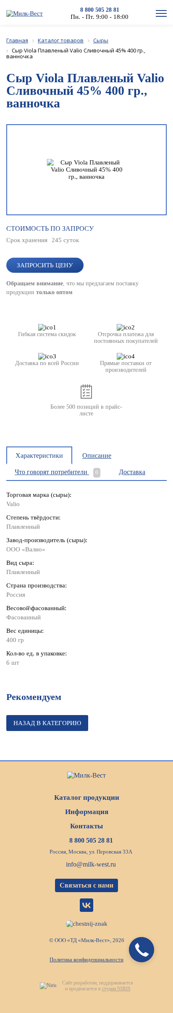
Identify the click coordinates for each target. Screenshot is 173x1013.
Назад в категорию (47, 723)
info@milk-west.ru (91, 864)
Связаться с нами (86, 885)
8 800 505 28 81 (99, 10)
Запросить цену (45, 265)
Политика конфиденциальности (86, 959)
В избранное (123, 233)
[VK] (86, 905)
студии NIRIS (116, 989)
